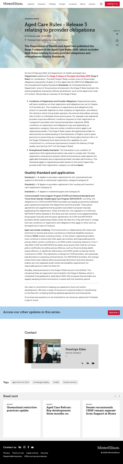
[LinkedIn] (89, 363)
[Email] (93, 363)
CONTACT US (112, 4)
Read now (113, 313)
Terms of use (18, 453)
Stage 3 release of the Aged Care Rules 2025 (70, 76)
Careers (92, 4)
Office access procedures (35, 456)
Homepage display (41, 382)
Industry (31, 4)
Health (56, 382)
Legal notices (32, 453)
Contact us (9, 447)
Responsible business (12, 456)
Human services (70, 382)
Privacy (6, 453)
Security (44, 453)
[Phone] (82, 363)
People (62, 4)
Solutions (41, 4)
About (82, 4)
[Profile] (43, 351)
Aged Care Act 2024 (20, 382)
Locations (73, 4)
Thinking (52, 4)
